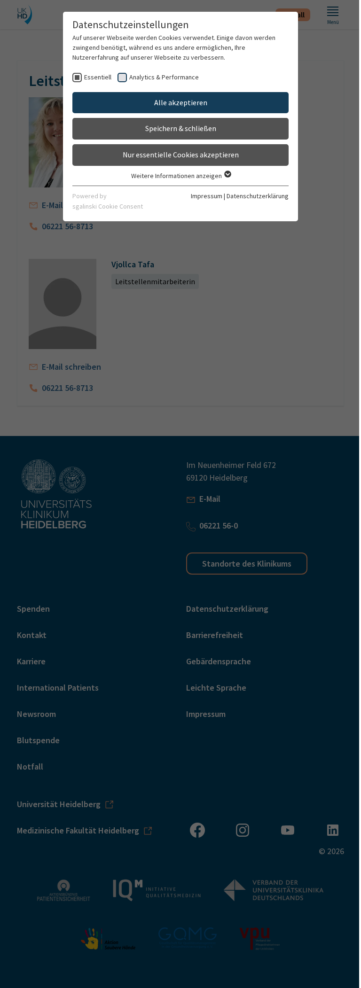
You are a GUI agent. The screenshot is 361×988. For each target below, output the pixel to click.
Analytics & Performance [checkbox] (164, 77)
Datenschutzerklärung (258, 196)
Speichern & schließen (180, 128)
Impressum (206, 196)
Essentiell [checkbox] (97, 77)
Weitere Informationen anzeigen (177, 175)
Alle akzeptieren (180, 102)
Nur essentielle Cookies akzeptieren (181, 154)
